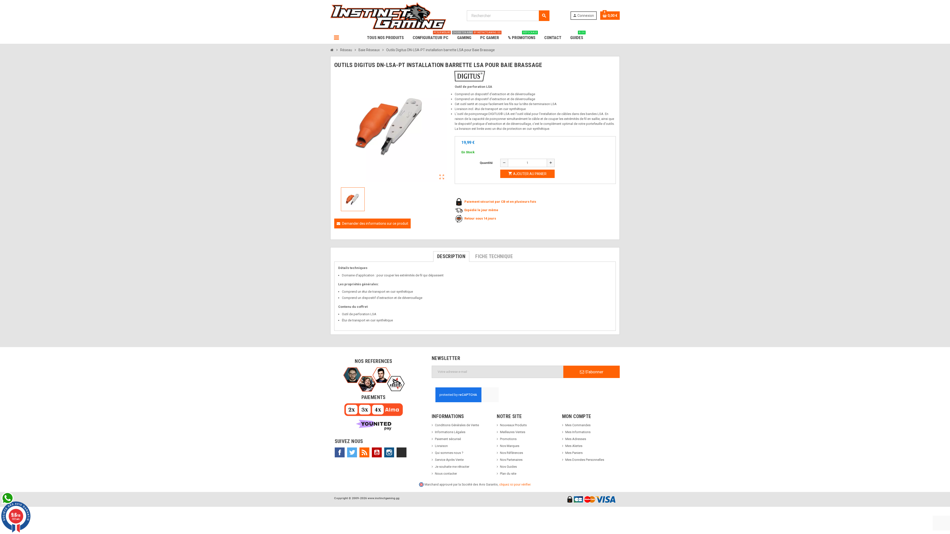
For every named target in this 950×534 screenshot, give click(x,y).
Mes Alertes (573, 446)
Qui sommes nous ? (449, 453)
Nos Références (511, 453)
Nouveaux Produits (513, 425)
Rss (364, 452)
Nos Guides (508, 466)
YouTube (377, 452)
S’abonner (593, 371)
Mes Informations (578, 432)
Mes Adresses (575, 439)
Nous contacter (446, 473)
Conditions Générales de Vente (457, 425)
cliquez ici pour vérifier (514, 484)
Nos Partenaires (511, 460)
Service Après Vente (449, 460)
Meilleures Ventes (512, 432)
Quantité (486, 163)
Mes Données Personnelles (584, 460)
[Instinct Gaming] (388, 15)
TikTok (401, 452)
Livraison (441, 446)
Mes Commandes (578, 425)
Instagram (389, 452)
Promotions (508, 439)
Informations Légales (450, 432)
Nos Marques (509, 446)
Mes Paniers (574, 453)
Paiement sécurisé (448, 439)
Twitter (352, 452)
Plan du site (508, 473)
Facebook (340, 452)
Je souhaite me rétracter (452, 466)
